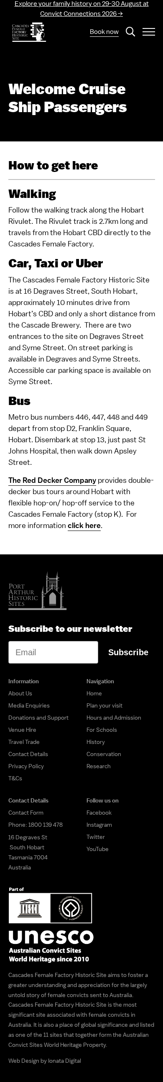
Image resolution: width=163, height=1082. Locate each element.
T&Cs (15, 778)
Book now (104, 32)
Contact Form (25, 812)
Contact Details (28, 754)
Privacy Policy (26, 766)
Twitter (96, 837)
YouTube (98, 849)
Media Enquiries (29, 705)
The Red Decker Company (52, 480)
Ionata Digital (64, 1060)
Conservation (104, 754)
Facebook (99, 812)
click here (84, 525)
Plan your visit (104, 705)
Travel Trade (24, 742)
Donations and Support (38, 717)
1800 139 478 (45, 824)
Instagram (99, 824)
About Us (20, 693)
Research (99, 766)
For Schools (102, 729)
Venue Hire (22, 729)
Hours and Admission (114, 717)
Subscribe (128, 652)
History (96, 742)
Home (94, 693)
